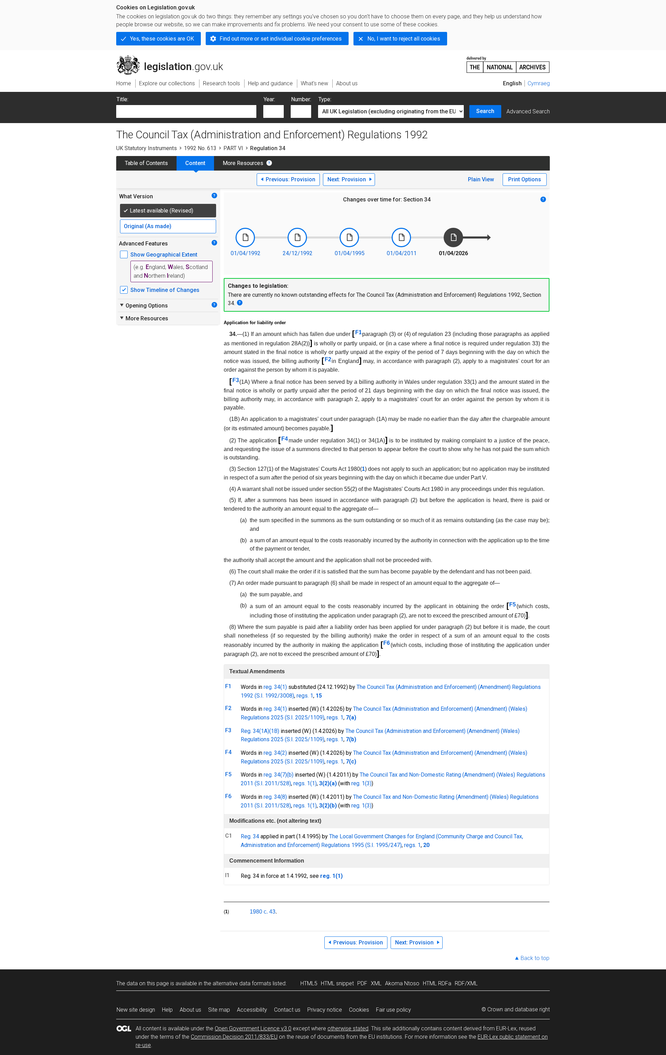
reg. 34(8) (275, 797)
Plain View (481, 179)
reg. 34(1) (275, 687)
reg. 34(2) (275, 753)
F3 (235, 380)
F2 (328, 359)
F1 (358, 332)
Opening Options (143, 305)
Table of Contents (146, 163)
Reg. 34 (250, 836)
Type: (324, 99)
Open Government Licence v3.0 (253, 1028)
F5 (512, 604)
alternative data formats (242, 983)
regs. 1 (305, 695)
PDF (362, 983)
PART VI (233, 148)
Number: (301, 99)
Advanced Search (528, 111)
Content (195, 163)
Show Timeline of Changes (164, 290)
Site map (219, 1009)
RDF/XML (466, 983)
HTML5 (308, 983)
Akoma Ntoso (402, 983)
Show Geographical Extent (163, 254)
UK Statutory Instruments (146, 148)
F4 (284, 439)
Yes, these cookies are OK (162, 38)
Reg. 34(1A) (255, 731)
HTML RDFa (437, 983)
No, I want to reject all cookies (403, 38)
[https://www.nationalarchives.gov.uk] (508, 61)
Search (485, 111)
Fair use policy (393, 1009)
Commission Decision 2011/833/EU (234, 1037)
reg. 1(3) (361, 783)
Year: (269, 99)
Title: (122, 99)
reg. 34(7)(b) (278, 774)
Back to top (535, 958)
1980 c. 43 (262, 912)
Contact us (287, 1009)
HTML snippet (337, 983)
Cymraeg (539, 83)
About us (190, 1009)
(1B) (274, 731)
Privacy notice (324, 1009)
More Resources (243, 163)
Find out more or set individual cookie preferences (281, 38)
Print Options (524, 179)
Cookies (359, 1009)
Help (167, 1009)
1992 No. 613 (200, 148)
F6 (386, 643)
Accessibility (252, 1009)
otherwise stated (347, 1028)
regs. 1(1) (305, 783)
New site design (136, 1009)
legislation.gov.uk (174, 58)
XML (376, 983)
